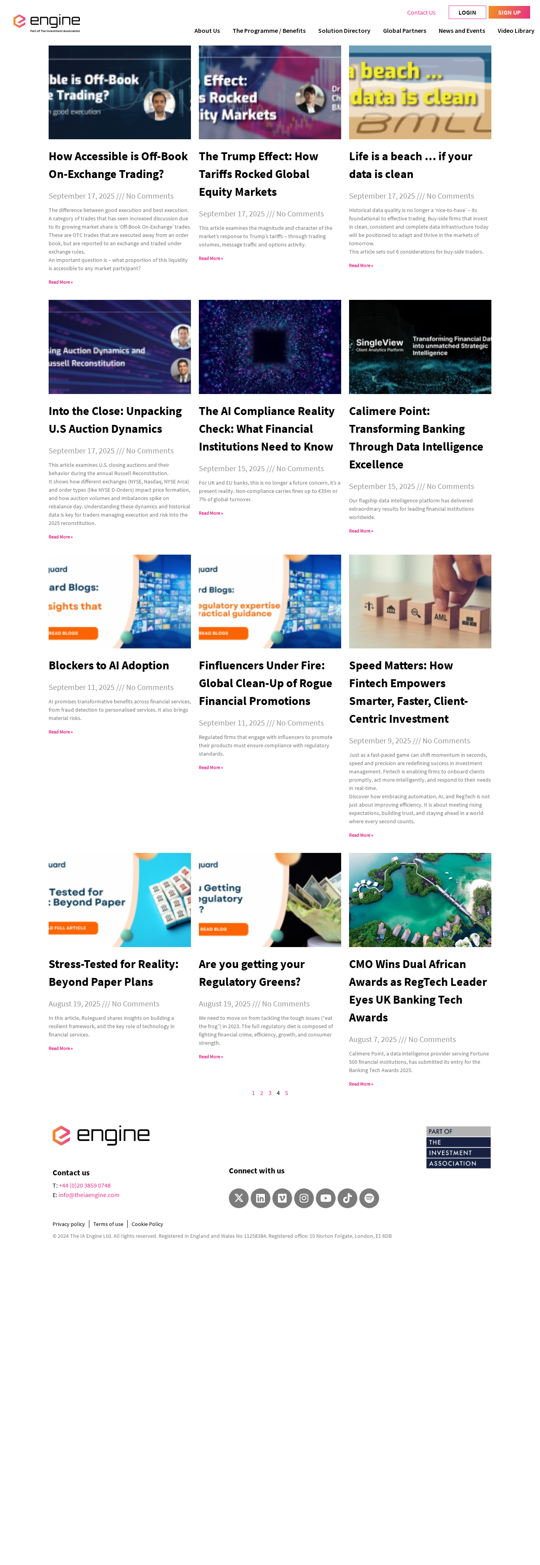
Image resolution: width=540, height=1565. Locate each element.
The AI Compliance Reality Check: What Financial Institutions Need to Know (267, 428)
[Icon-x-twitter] (239, 1198)
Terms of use (108, 1224)
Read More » (61, 282)
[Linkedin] (260, 1198)
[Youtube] (326, 1198)
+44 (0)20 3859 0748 (85, 1185)
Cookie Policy (147, 1224)
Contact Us (421, 12)
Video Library (516, 30)
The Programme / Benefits (269, 30)
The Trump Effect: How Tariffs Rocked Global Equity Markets (258, 173)
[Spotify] (369, 1198)
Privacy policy (69, 1224)
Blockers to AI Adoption (109, 665)
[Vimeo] (282, 1198)
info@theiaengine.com (89, 1195)
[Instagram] (304, 1198)
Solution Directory (344, 30)
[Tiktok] (347, 1198)
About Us (207, 30)
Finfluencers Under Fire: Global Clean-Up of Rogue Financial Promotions (265, 682)
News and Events (462, 30)
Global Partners (404, 30)
